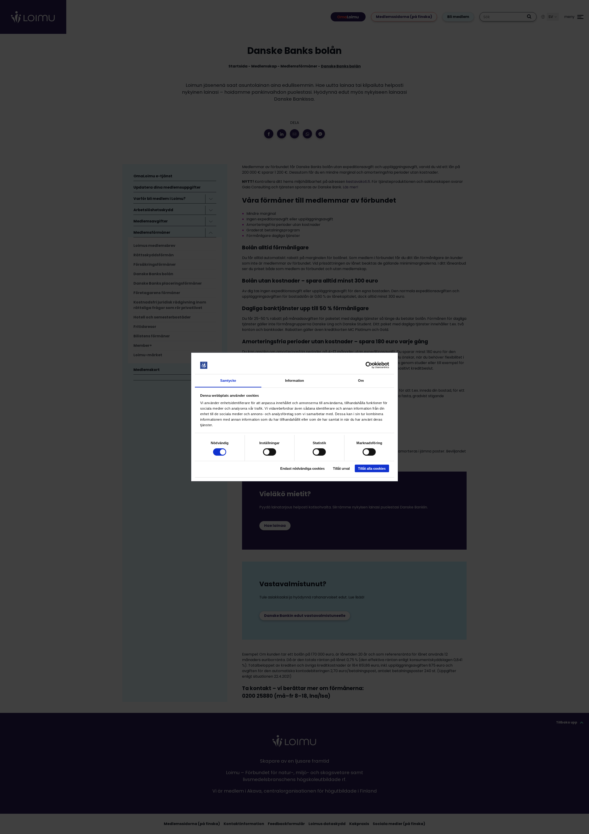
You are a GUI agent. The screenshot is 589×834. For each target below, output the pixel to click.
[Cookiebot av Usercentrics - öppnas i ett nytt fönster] (369, 365)
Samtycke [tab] (228, 380)
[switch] (269, 452)
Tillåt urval (341, 468)
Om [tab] (361, 380)
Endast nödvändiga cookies (302, 468)
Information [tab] (294, 380)
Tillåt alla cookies (372, 468)
